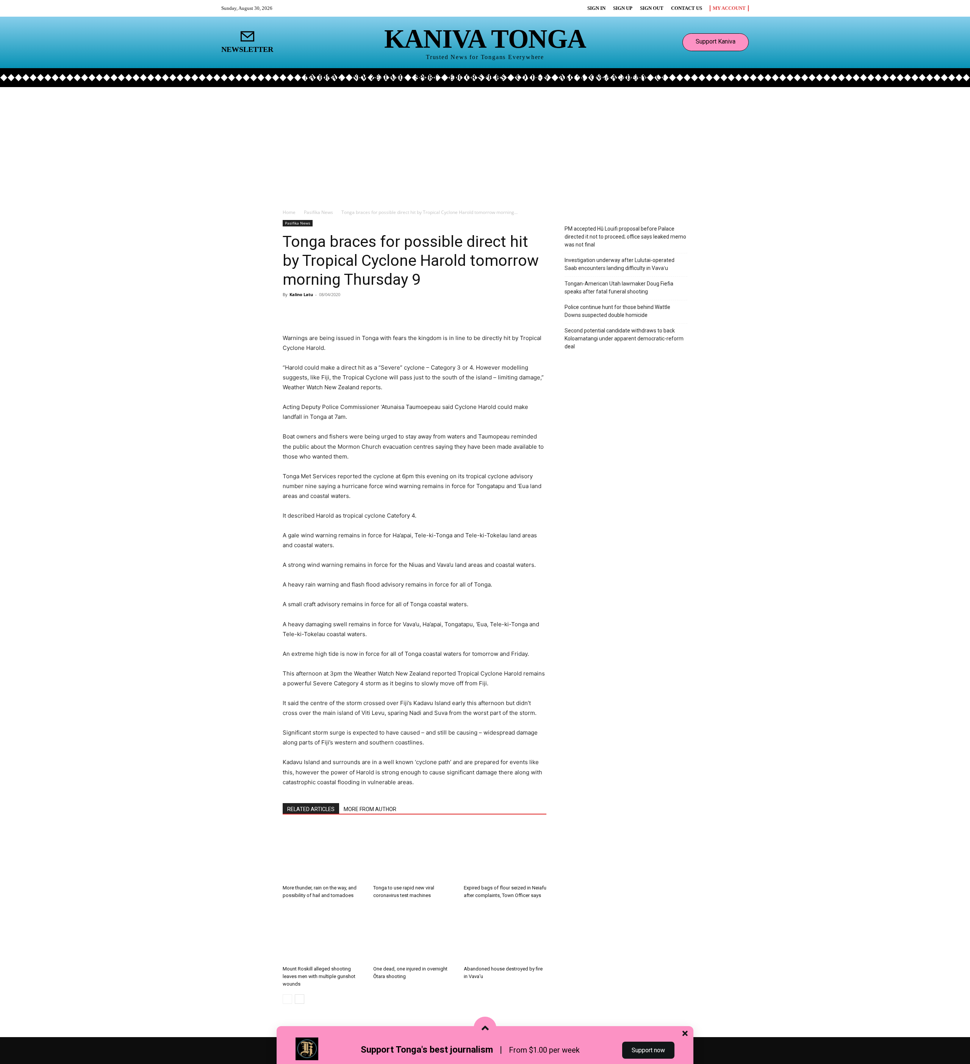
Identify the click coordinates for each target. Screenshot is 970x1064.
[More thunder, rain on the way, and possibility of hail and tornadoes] (324, 853)
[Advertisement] (485, 144)
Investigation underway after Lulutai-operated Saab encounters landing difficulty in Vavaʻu (619, 264)
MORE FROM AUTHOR (370, 809)
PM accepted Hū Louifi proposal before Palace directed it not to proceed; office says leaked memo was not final (625, 237)
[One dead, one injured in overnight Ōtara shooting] (414, 934)
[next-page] (299, 999)
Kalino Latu (301, 294)
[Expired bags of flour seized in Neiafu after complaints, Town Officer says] (505, 853)
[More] (372, 311)
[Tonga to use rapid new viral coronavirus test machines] (414, 853)
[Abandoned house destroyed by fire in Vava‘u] (505, 934)
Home (289, 212)
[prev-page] (287, 999)
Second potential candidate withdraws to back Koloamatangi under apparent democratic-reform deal (624, 338)
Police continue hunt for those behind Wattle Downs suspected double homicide (617, 311)
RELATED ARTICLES (311, 809)
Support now (648, 1050)
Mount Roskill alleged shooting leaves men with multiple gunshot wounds (319, 976)
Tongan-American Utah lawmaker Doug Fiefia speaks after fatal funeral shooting (619, 288)
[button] (660, 77)
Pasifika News (318, 212)
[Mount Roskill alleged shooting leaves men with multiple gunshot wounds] (324, 934)
